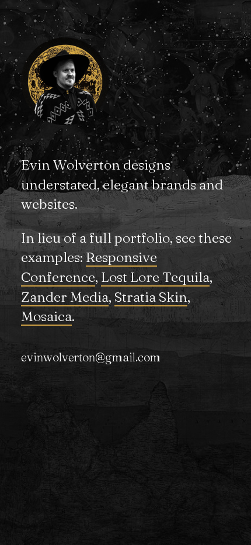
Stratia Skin (150, 296)
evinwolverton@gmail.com (91, 357)
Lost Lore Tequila (155, 276)
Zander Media (65, 296)
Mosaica (46, 316)
